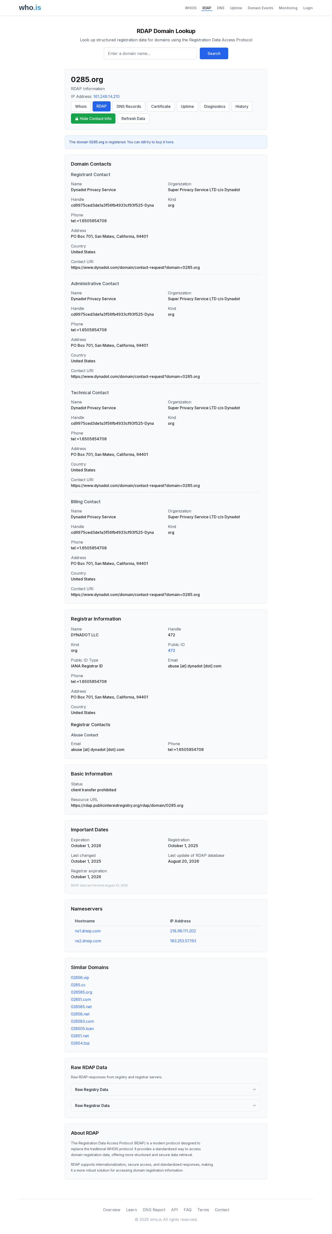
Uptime (236, 8)
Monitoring (288, 8)
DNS (220, 8)
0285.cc (78, 984)
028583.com (82, 1021)
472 (171, 650)
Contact (222, 1209)
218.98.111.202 (183, 930)
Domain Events (260, 8)
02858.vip (80, 977)
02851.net (80, 1035)
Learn (131, 1209)
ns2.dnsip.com (88, 940)
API (174, 1209)
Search (214, 53)
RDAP (206, 8)
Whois (81, 106)
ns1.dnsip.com (88, 930)
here (170, 142)
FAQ (188, 1209)
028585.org (81, 992)
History (242, 106)
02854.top (80, 1043)
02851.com (81, 999)
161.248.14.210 (106, 96)
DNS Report (154, 1209)
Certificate (161, 106)
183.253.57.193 (183, 940)
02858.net (80, 1014)
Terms (203, 1209)
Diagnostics (214, 106)
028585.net (81, 1006)
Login (308, 8)
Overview (111, 1209)
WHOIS (191, 8)
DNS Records (129, 106)
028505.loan (82, 1028)
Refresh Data (133, 118)
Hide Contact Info (96, 118)
